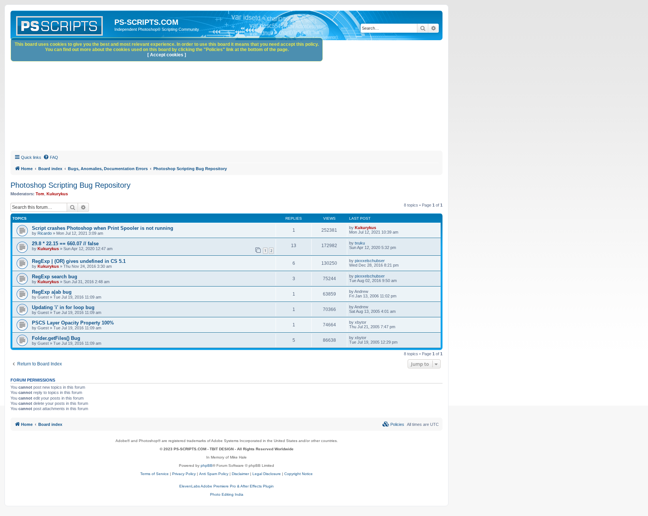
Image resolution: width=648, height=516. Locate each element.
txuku (360, 243)
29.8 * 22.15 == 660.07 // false (65, 243)
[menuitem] (50, 157)
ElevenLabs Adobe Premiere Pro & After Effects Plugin (226, 486)
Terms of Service (154, 474)
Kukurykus (57, 194)
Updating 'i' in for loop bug (63, 307)
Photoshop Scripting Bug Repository (70, 185)
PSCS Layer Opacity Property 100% (73, 323)
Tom (40, 194)
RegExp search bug (54, 276)
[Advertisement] (235, 96)
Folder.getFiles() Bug (56, 338)
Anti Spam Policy (213, 474)
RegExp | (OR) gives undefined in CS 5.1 (79, 261)
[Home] (63, 24)
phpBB (207, 465)
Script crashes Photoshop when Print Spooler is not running (102, 228)
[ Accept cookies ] (166, 54)
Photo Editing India (226, 494)
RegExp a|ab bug (52, 292)
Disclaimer (240, 474)
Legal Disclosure (266, 474)
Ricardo (45, 233)
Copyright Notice (298, 474)
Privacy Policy (184, 474)
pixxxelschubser (370, 260)
